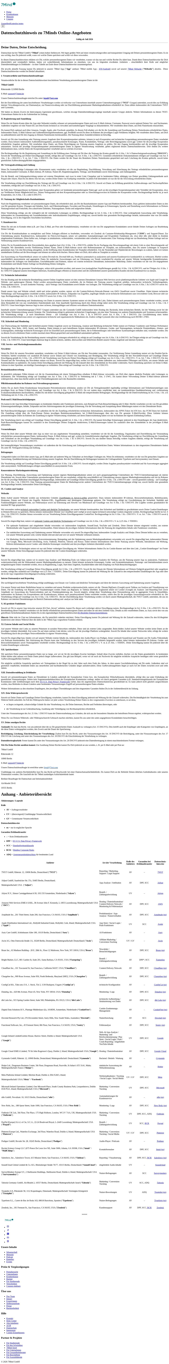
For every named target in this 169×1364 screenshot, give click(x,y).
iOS (100, 69)
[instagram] (8, 1227)
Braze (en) (160, 950)
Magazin (10, 17)
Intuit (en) (160, 1149)
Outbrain (160, 1114)
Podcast (9, 1257)
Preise (8, 12)
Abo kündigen (12, 1323)
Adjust (160, 883)
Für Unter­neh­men (13, 1350)
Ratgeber (10, 1259)
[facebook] (8, 1231)
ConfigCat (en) (160, 985)
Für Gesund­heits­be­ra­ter (16, 1352)
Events (9, 1262)
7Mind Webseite (135, 69)
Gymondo (160, 1058)
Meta (160, 1077)
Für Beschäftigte (13, 1355)
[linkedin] (8, 1235)
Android (106, 69)
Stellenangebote (13, 1303)
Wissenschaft (11, 1252)
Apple (160, 924)
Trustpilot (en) (160, 1192)
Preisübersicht (12, 1272)
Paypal (160, 1123)
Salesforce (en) (160, 1158)
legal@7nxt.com (51, 98)
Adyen (160, 893)
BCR (147, 1123)
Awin (160, 941)
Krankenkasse (12, 14)
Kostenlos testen (16, 23)
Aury (160, 932)
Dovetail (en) (160, 1018)
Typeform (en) (160, 1200)
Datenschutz (11, 1328)
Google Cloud (160, 1051)
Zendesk (160, 1208)
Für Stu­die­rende (13, 1343)
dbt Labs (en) (160, 1000)
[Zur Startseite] (8, 7)
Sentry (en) (160, 1025)
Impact (9, 1299)
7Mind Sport (11, 1348)
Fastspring (160, 960)
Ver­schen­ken (11, 1284)
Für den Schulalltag (14, 1345)
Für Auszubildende (14, 1357)
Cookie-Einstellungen (15, 1333)
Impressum (10, 1330)
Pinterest (160, 1133)
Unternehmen (12, 1274)
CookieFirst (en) (160, 1010)
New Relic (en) (160, 1105)
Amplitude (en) (160, 915)
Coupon (9, 19)
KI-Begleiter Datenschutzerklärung (92, 613)
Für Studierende (13, 1281)
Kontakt (9, 1318)
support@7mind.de (16, 94)
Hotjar (160, 1067)
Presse (9, 1306)
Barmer (9, 1279)
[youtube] (8, 1238)
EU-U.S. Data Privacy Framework (55, 682)
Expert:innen (11, 1301)
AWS (160, 904)
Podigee (160, 1141)
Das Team (10, 1296)
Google (160, 1038)
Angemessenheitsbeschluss (24, 854)
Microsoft (160, 1088)
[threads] (8, 1242)
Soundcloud (160, 1165)
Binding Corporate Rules (23, 850)
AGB (8, 1325)
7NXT (160, 872)
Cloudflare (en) (160, 968)
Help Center (11, 1321)
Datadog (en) (160, 992)
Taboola (160, 1183)
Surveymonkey (160, 1173)
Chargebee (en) (160, 976)
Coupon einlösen (13, 1286)
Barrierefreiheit (12, 1308)
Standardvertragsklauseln (23, 845)
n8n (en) (160, 1097)
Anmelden (5, 23)
